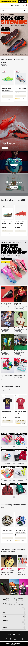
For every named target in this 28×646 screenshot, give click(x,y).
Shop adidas (5, 307)
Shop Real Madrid (19, 308)
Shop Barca (14, 164)
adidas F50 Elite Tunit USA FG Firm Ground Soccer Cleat (20, 87)
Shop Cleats (14, 262)
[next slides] (27, 565)
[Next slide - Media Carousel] (27, 586)
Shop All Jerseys (5, 390)
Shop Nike (5, 148)
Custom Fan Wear (20, 463)
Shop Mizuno (5, 331)
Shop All (3, 65)
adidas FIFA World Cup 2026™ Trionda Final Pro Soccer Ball (7, 529)
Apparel (7, 497)
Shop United (18, 331)
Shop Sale (4, 378)
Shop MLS (18, 354)
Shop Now (14, 33)
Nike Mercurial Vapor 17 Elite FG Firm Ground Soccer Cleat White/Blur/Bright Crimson (20, 222)
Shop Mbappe (14, 187)
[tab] (14, 609)
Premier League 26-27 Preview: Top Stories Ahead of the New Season (9, 571)
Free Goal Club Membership (8, 1)
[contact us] (14, 635)
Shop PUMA (4, 354)
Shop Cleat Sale (19, 377)
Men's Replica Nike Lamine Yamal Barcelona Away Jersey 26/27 (6, 412)
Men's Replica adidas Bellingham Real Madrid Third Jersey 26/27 (20, 412)
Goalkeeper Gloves (7, 480)
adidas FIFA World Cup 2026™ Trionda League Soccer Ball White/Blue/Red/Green (20, 529)
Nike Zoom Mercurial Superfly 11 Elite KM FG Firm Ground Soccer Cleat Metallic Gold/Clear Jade (7, 222)
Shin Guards (20, 480)
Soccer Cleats (7, 446)
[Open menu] (2, 6)
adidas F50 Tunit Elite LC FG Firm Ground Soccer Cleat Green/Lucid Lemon (7, 87)
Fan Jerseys (20, 446)
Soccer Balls (7, 463)
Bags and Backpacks (20, 497)
